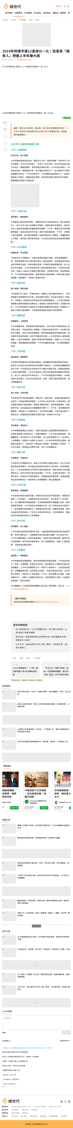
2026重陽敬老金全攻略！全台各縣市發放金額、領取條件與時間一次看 (43, 937)
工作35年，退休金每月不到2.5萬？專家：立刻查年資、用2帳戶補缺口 (43, 988)
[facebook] (61, 1101)
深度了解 (14, 808)
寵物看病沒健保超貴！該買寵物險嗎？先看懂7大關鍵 (38, 837)
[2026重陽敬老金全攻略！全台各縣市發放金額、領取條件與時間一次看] (9, 940)
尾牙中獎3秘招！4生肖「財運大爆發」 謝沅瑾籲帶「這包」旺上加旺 (44, 692)
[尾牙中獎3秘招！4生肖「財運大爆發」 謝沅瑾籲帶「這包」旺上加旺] (9, 694)
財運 (28, 658)
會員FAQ (25, 1113)
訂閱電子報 (33, 1116)
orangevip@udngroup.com (21, 1106)
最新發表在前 (64, 1040)
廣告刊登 (25, 1110)
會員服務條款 (53, 1116)
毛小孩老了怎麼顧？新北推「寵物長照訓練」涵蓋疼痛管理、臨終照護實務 (43, 975)
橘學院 (63, 12)
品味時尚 (47, 12)
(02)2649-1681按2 (40, 1106)
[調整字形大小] (4, 149)
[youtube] (69, 1101)
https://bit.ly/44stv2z (49, 601)
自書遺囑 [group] (23, 20)
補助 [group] (31, 20)
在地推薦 (28, 12)
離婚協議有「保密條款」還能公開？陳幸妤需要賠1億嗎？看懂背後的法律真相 (43, 901)
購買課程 (58, 6)
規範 (3, 1032)
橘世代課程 (15, 1113)
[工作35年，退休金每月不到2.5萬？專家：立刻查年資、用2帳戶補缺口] (9, 990)
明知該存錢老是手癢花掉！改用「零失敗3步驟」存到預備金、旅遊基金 (43, 864)
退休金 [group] (14, 20)
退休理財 (9, 12)
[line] (65, 1101)
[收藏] (4, 142)
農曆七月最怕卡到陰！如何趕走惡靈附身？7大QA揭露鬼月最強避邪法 (43, 826)
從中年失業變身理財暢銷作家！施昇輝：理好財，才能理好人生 (42, 741)
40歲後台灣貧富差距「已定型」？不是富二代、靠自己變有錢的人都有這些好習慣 (43, 730)
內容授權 (34, 1110)
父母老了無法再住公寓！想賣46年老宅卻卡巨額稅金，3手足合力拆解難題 (43, 876)
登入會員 (24, 1116)
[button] (68, 6)
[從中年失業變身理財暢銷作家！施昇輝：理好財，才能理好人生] (9, 744)
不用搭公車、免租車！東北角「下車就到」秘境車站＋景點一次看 (43, 949)
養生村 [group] (6, 20)
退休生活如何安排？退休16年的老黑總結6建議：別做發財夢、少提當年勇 (43, 705)
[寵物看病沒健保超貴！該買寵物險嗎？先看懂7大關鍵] (9, 841)
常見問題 (43, 1116)
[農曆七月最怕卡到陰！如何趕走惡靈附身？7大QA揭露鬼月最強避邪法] (9, 828)
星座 (14, 658)
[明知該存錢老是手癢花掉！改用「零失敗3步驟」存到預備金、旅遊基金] (9, 866)
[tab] (33, 814)
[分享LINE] (4, 129)
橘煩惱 (55, 12)
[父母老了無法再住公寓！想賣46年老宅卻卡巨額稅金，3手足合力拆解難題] (9, 878)
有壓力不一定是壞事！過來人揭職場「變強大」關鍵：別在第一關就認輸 (43, 914)
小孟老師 (37, 658)
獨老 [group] (37, 20)
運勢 (21, 658)
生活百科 (37, 12)
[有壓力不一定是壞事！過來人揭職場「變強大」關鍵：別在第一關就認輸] (9, 916)
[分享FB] (4, 122)
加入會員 (15, 1116)
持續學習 (18, 12)
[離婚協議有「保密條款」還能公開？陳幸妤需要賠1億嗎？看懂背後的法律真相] (9, 903)
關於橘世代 (15, 1110)
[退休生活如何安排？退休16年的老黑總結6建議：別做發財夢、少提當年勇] (9, 707)
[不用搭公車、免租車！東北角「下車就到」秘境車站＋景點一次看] (9, 952)
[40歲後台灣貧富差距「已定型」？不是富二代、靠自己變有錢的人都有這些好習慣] (9, 732)
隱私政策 (64, 1116)
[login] (64, 6)
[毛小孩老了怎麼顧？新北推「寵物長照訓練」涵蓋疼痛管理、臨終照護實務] (9, 977)
